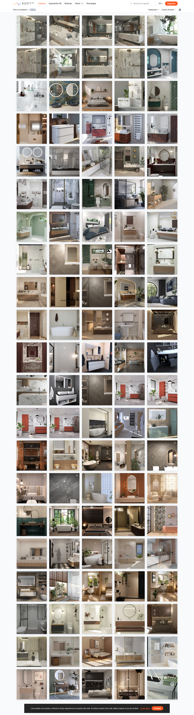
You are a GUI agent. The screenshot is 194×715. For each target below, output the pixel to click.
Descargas (91, 3)
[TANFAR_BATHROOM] (64, 619)
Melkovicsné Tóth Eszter (63, 534)
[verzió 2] (64, 521)
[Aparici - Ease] (162, 194)
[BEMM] (130, 129)
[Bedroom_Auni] (97, 96)
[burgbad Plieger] (162, 423)
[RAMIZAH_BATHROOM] (162, 63)
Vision (77, 3)
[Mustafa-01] (64, 488)
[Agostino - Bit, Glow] (97, 325)
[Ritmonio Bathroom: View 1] (32, 63)
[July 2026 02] (162, 390)
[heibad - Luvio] (64, 390)
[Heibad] (32, 161)
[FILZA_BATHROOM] (162, 161)
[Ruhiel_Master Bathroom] (130, 161)
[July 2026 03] (32, 423)
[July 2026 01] (130, 390)
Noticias (68, 3)
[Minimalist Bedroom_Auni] (130, 684)
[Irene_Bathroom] (130, 554)
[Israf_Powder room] (32, 357)
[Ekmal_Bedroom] (162, 325)
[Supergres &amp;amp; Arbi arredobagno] (130, 423)
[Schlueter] (162, 684)
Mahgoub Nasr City (61, 272)
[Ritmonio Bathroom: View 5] (97, 31)
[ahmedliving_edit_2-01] (97, 292)
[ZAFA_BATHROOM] (32, 325)
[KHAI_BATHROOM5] (32, 684)
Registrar (171, 3)
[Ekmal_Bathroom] (32, 652)
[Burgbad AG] (162, 129)
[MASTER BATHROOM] (32, 129)
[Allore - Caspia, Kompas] (32, 554)
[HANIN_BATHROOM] (162, 96)
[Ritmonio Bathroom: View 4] (64, 31)
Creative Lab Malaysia (160, 76)
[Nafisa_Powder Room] (32, 521)
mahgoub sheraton (28, 142)
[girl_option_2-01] (32, 488)
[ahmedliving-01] (162, 455)
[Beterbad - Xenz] (130, 357)
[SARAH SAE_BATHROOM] (130, 227)
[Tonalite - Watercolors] (130, 488)
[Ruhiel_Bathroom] (97, 259)
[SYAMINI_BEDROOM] (97, 684)
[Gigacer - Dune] (32, 455)
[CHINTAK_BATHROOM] (64, 455)
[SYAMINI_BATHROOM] (32, 619)
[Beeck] (32, 390)
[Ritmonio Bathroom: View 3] (130, 31)
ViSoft (122, 403)
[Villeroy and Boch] (64, 684)
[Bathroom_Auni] (130, 521)
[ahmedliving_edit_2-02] (97, 390)
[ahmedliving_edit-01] (64, 259)
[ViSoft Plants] (162, 292)
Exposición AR (55, 3)
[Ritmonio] (130, 96)
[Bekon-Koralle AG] (64, 227)
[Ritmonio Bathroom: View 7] (64, 63)
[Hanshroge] (64, 129)
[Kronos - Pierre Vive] (64, 325)
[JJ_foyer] (64, 292)
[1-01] (64, 357)
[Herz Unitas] (130, 194)
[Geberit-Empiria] (97, 129)
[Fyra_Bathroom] (97, 619)
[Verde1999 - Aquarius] (97, 488)
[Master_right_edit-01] (130, 259)
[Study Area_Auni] (162, 586)
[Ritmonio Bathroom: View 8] (32, 31)
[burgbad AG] (130, 652)
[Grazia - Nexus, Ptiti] (130, 325)
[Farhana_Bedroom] (97, 227)
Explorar (42, 3)
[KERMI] (162, 652)
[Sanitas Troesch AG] (32, 586)
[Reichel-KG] (97, 161)
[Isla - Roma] (97, 423)
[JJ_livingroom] (162, 488)
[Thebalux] (130, 292)
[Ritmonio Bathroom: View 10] (130, 63)
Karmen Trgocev (125, 436)
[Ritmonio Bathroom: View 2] (162, 31)
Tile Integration (158, 207)
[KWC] (32, 96)
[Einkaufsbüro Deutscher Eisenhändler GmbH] (162, 554)
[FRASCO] (64, 96)
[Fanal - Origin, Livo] (162, 521)
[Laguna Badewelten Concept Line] (162, 357)
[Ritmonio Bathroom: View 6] (97, 63)
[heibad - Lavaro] (97, 357)
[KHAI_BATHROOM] (97, 194)
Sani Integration (27, 44)
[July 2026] (64, 423)
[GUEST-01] (130, 455)
